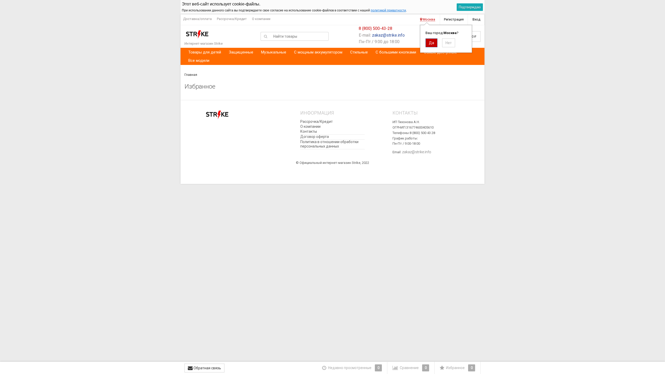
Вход (476, 19)
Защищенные (241, 52)
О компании (261, 19)
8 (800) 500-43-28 (375, 28)
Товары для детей (204, 52)
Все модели (198, 60)
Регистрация (454, 19)
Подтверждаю (470, 7)
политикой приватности (388, 10)
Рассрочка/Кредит (232, 19)
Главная (190, 75)
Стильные (359, 52)
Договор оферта (314, 137)
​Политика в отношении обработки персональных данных (329, 144)
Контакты (308, 131)
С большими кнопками (396, 52)
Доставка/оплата (197, 19)
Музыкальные (273, 52)
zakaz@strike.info (388, 35)
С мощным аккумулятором (318, 52)
